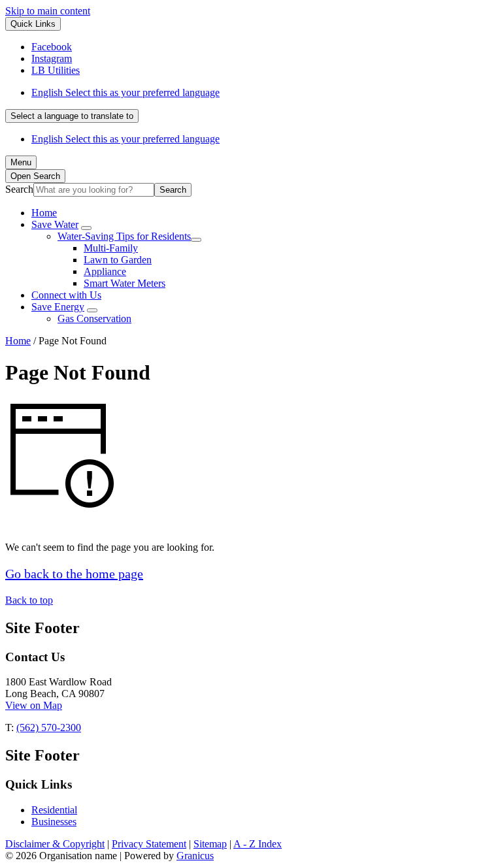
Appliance (105, 271)
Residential (54, 809)
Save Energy (57, 306)
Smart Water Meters (124, 283)
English (125, 92)
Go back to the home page (74, 573)
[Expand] (86, 228)
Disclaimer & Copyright (55, 843)
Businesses (53, 821)
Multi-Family (111, 248)
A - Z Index (257, 843)
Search (19, 189)
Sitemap (210, 843)
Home (18, 340)
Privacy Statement (149, 843)
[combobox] (72, 116)
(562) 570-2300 (48, 727)
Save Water (54, 224)
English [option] (125, 138)
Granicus (195, 855)
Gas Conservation (94, 318)
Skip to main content (47, 10)
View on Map (33, 705)
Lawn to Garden (118, 259)
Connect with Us (66, 295)
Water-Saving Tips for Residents (124, 236)
